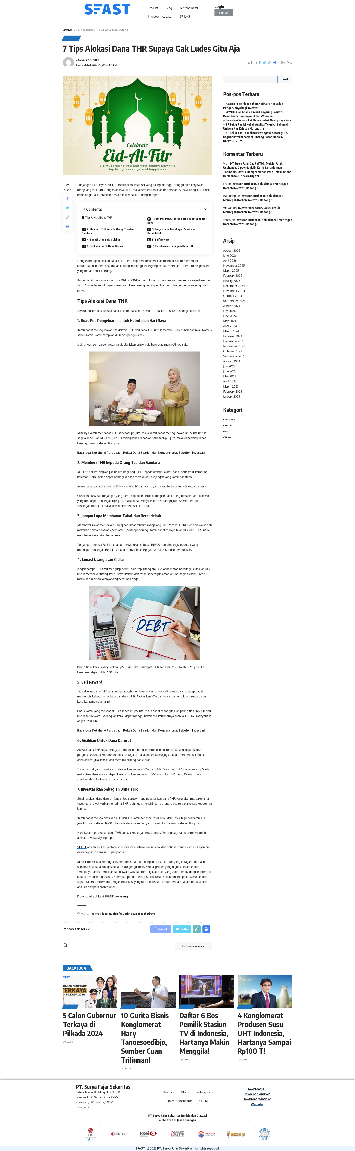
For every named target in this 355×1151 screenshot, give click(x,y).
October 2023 (232, 351)
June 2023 (229, 371)
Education (229, 419)
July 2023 (229, 366)
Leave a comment (195, 946)
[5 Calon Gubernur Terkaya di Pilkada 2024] (90, 991)
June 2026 (229, 255)
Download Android (257, 1094)
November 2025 (234, 265)
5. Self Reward (161, 239)
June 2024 (230, 316)
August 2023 (231, 361)
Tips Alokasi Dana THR (98, 217)
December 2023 (233, 341)
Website (257, 1104)
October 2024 (232, 296)
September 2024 (234, 301)
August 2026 (231, 250)
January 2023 (231, 396)
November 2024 (234, 291)
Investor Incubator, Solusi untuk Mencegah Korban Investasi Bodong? (251, 210)
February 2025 (232, 276)
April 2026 (230, 260)
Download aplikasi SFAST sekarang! (103, 896)
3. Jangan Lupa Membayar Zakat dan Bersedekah (171, 231)
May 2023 (229, 376)
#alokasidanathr (101, 913)
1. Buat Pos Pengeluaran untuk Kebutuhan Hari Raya (177, 220)
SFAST (82, 847)
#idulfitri (117, 913)
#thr (127, 913)
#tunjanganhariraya (143, 913)
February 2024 (232, 336)
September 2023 (234, 356)
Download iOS (257, 1089)
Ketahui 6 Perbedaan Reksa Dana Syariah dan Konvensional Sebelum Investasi (148, 452)
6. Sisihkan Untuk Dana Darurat (106, 246)
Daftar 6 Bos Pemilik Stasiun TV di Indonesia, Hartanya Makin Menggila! (204, 1033)
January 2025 (231, 281)
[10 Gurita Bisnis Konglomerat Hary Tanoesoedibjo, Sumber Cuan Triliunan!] (148, 991)
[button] (223, 12)
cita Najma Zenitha (87, 59)
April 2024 (230, 326)
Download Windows (257, 1099)
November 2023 (234, 346)
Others (227, 437)
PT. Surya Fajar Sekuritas (175, 1148)
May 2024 (229, 321)
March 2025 (231, 270)
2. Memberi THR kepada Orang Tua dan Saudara (108, 231)
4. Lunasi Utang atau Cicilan (104, 239)
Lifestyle (67, 29)
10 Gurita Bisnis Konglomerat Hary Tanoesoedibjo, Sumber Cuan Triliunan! (145, 1037)
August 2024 (231, 306)
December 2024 (234, 286)
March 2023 (231, 386)
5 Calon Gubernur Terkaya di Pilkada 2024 (89, 1024)
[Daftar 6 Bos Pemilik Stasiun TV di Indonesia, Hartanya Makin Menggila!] (206, 991)
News (226, 431)
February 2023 (232, 391)
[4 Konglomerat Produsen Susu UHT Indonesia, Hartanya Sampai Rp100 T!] (265, 991)
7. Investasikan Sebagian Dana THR (173, 246)
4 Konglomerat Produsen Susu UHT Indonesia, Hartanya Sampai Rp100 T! (264, 1033)
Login (219, 6)
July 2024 (229, 311)
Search (284, 79)
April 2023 (229, 381)
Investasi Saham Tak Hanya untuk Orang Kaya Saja (258, 120)
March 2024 (231, 331)
